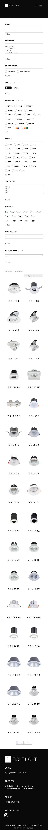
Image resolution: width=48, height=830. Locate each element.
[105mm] (24, 187)
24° (15, 217)
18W (34, 149)
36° (27, 217)
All (7, 212)
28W (17, 157)
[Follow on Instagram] (6, 815)
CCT (9, 119)
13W (9, 149)
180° (8, 217)
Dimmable (11, 72)
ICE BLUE (21, 123)
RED (9, 128)
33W (9, 162)
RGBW (26, 128)
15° (33, 212)
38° (8, 221)
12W (34, 144)
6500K (20, 115)
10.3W (10, 144)
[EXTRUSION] (24, 48)
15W (26, 149)
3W (9, 166)
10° (13, 212)
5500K (29, 110)
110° (19, 212)
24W (26, 153)
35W (18, 162)
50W (34, 166)
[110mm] (24, 189)
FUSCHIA (19, 119)
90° (33, 221)
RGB (17, 128)
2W (26, 157)
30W (33, 157)
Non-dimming (25, 72)
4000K (10, 110)
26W (9, 157)
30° (21, 217)
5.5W (25, 166)
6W (9, 171)
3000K (20, 106)
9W (24, 171)
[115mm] (24, 191)
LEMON (31, 123)
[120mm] (24, 193)
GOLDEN (30, 119)
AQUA (29, 115)
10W (18, 144)
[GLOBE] (24, 50)
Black (8, 88)
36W (26, 162)
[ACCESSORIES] (24, 46)
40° (14, 221)
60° (27, 221)
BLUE (38, 115)
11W (26, 144)
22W (18, 153)
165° (39, 212)
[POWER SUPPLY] (24, 52)
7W (16, 171)
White (16, 88)
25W (34, 153)
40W (17, 166)
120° (26, 212)
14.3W (18, 149)
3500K (29, 106)
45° (20, 221)
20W (9, 153)
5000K (20, 110)
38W (34, 162)
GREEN (10, 123)
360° (34, 217)
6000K (10, 115)
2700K (10, 106)
